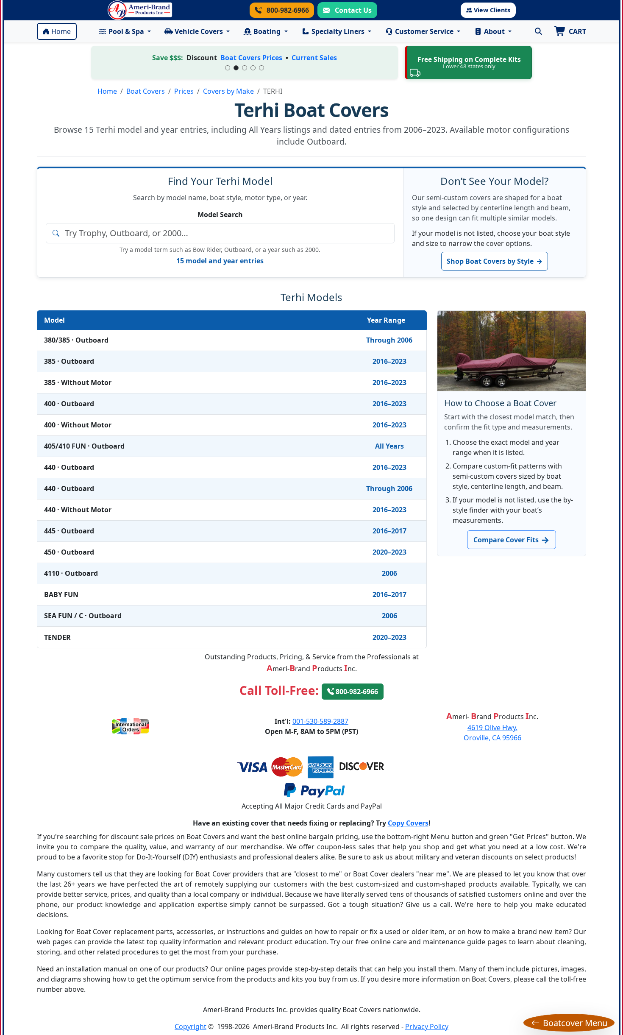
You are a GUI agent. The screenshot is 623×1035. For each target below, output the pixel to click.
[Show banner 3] (244, 67)
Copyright (190, 1026)
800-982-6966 (287, 10)
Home (61, 31)
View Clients (492, 10)
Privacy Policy (426, 1026)
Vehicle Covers (199, 31)
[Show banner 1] (227, 67)
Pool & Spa (126, 31)
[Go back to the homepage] (139, 10)
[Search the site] (538, 31)
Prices (184, 91)
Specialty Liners (338, 31)
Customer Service (424, 31)
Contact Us (352, 10)
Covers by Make (228, 91)
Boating (267, 31)
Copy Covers (408, 823)
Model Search (220, 214)
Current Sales (314, 57)
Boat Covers (145, 91)
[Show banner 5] (261, 67)
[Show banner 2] (236, 67)
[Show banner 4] (253, 67)
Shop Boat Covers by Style (494, 261)
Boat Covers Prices (251, 57)
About (494, 31)
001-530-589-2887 (320, 721)
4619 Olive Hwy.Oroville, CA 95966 (492, 732)
